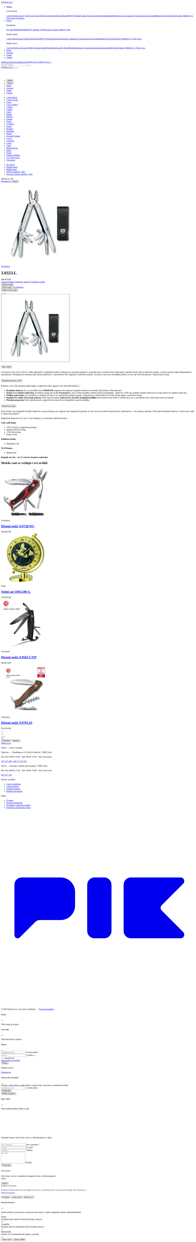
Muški (17, 30)
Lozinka (29, 1055)
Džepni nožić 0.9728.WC (18, 526)
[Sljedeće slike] (5, 293)
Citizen (54, 16)
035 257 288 (6, 761)
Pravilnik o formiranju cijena (18, 807)
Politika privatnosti (14, 791)
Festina (77, 16)
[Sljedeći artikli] (2, 733)
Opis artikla (6, 367)
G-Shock (88, 16)
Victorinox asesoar (22, 282)
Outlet (9, 55)
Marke (9, 80)
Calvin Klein (11, 16)
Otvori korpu (7, 287)
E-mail (29, 1147)
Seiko (168, 16)
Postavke (5, 1197)
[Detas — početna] (7, 67)
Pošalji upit (6, 1165)
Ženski (23, 30)
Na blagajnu (18, 287)
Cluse (59, 16)
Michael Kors (160, 16)
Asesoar (9, 53)
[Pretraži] (27, 65)
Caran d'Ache (12, 100)
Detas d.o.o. (6, 743)
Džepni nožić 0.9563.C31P (19, 657)
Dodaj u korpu (7, 285)
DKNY (70, 16)
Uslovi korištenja (13, 784)
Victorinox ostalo (38, 282)
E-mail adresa (32, 1052)
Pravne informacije (14, 803)
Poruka (29, 1162)
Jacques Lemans (125, 16)
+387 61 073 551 (19, 761)
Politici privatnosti (8, 1193)
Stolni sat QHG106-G (16, 591)
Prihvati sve (28, 1197)
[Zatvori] (2, 736)
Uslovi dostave (12, 786)
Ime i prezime (32, 1144)
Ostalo (11, 282)
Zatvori (4, 1183)
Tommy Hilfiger (182, 16)
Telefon (29, 1150)
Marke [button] (9, 7)
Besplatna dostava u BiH (11, 381)
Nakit (8, 50)
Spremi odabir (19, 1240)
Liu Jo (134, 16)
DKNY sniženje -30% (35, 30)
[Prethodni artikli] (2, 731)
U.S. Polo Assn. (135, 39)
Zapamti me (9, 1058)
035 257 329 (6, 775)
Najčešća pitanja (13, 789)
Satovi (9, 83)
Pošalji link (6, 1091)
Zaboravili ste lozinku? (10, 1060)
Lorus (147, 16)
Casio (31, 16)
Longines (141, 16)
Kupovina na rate (8, 406)
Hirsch (115, 16)
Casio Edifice (39, 16)
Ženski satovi (12, 167)
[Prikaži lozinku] (35, 1055)
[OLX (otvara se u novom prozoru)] (98, 1005)
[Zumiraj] (5, 736)
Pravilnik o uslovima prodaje (18, 805)
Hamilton (108, 16)
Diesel (64, 16)
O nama (9, 800)
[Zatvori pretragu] (30, 65)
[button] (7, 62)
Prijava (4, 1063)
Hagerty (101, 16)
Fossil (82, 16)
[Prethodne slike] (2, 293)
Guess (95, 16)
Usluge (9, 57)
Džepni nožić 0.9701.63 (16, 722)
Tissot (173, 16)
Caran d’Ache (23, 16)
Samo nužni (16, 1197)
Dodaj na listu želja (9, 290)
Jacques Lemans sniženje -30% (57, 30)
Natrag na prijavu (8, 1094)
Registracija (6, 1072)
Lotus (152, 16)
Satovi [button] (9, 21)
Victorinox (19, 18)
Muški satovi (11, 169)
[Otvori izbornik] (51, 62)
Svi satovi (10, 30)
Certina (48, 16)
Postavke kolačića (46, 1009)
